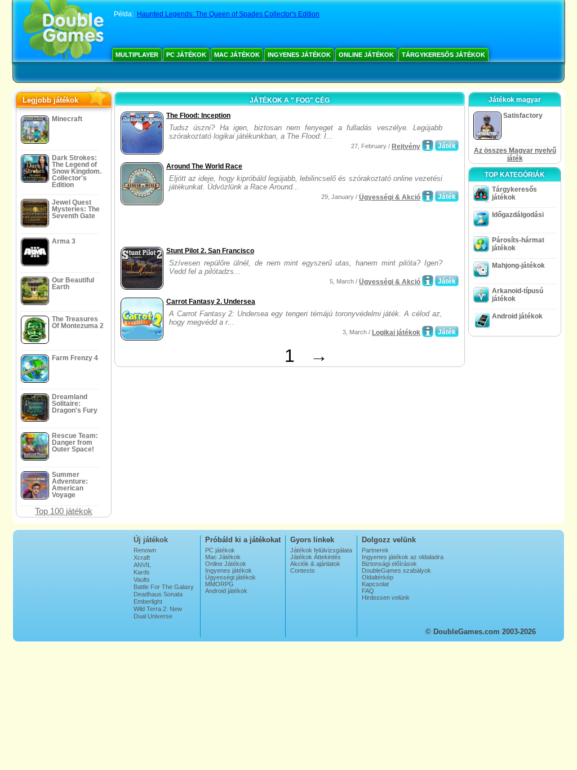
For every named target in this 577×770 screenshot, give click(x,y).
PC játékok (186, 54)
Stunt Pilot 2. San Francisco (210, 251)
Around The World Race (204, 166)
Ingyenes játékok (299, 54)
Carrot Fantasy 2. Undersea (210, 302)
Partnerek (375, 550)
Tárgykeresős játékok (443, 54)
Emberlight (148, 601)
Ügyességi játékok (230, 577)
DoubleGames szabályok (396, 570)
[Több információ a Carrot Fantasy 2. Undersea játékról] (427, 331)
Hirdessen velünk (386, 597)
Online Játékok (366, 54)
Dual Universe (153, 616)
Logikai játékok (396, 333)
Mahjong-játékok (518, 265)
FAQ (368, 590)
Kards (142, 572)
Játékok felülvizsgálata (321, 550)
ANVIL (142, 564)
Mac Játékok (237, 54)
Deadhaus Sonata (158, 594)
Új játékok (151, 540)
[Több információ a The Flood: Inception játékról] (427, 145)
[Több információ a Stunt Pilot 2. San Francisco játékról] (427, 280)
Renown (145, 550)
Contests (302, 570)
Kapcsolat (375, 584)
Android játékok (517, 316)
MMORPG (219, 584)
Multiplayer (137, 54)
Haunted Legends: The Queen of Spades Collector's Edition (228, 14)
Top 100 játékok (63, 511)
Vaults (142, 579)
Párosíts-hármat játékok (518, 244)
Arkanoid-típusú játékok (517, 295)
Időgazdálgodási (518, 215)
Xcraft (142, 557)
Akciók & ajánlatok (315, 563)
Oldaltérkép (377, 577)
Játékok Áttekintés (315, 557)
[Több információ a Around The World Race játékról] (427, 196)
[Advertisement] (249, 227)
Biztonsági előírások (389, 563)
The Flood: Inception (198, 116)
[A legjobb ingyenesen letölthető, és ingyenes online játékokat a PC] (63, 31)
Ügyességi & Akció (389, 197)
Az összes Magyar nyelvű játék (515, 154)
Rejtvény (406, 147)
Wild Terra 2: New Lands (158, 612)
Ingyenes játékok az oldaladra (402, 557)
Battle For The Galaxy (164, 586)
